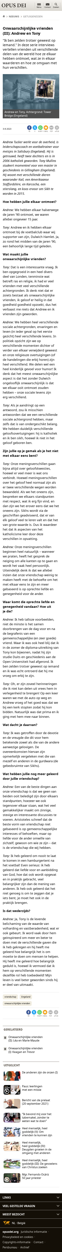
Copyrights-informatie (16, 1242)
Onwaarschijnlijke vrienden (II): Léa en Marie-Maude (25, 1038)
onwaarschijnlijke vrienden (17, 1003)
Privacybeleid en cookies (18, 1237)
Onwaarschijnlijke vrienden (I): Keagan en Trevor (25, 1050)
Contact (38, 1242)
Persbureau (10, 1247)
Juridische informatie (34, 1232)
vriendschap (10, 996)
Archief (24, 1247)
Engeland (25, 996)
